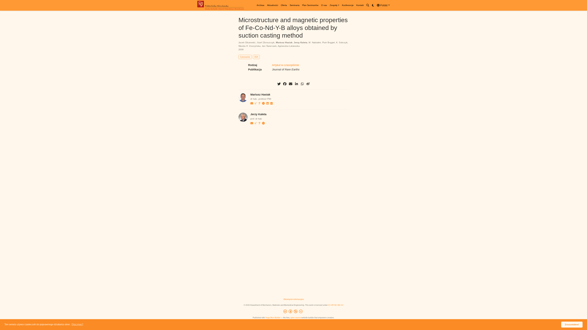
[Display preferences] (373, 5)
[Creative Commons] (293, 312)
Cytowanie (245, 57)
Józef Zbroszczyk (266, 42)
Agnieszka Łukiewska (289, 46)
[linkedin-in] (296, 84)
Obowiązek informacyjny (293, 299)
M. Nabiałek (315, 42)
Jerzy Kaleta (300, 42)
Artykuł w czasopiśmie (285, 65)
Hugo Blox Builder (273, 318)
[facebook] (284, 84)
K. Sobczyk (341, 42)
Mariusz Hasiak (284, 42)
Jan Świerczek (269, 46)
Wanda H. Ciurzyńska (249, 46)
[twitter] (279, 84)
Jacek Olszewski (246, 42)
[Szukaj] (367, 5)
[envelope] (290, 84)
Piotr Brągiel (328, 42)
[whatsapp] (302, 84)
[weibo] (308, 84)
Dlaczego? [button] (77, 324)
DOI (256, 57)
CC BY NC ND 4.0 (335, 305)
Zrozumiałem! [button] (572, 324)
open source (295, 318)
